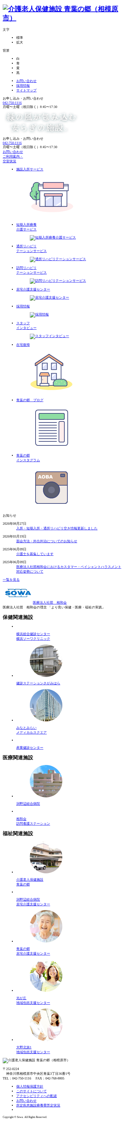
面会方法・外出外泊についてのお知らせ (46, 541)
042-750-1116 (12, 103)
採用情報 (23, 85)
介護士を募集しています (35, 554)
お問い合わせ (26, 81)
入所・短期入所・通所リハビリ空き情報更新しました (57, 528)
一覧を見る (11, 579)
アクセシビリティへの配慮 (36, 1096)
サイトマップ (26, 90)
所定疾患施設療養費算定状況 (38, 1105)
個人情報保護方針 (29, 1086)
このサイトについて (31, 1091)
